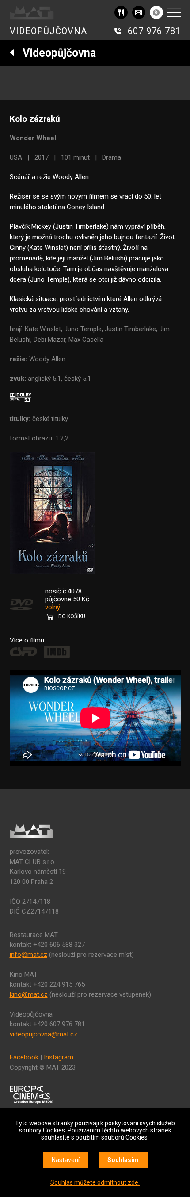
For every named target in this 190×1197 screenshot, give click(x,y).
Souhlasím (123, 1159)
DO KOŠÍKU (71, 616)
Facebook (24, 1057)
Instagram (58, 1057)
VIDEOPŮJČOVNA (48, 31)
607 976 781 (154, 31)
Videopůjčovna (55, 52)
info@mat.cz (28, 955)
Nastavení (66, 1159)
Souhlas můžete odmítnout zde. (95, 1182)
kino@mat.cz (29, 994)
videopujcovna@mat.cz (43, 1034)
